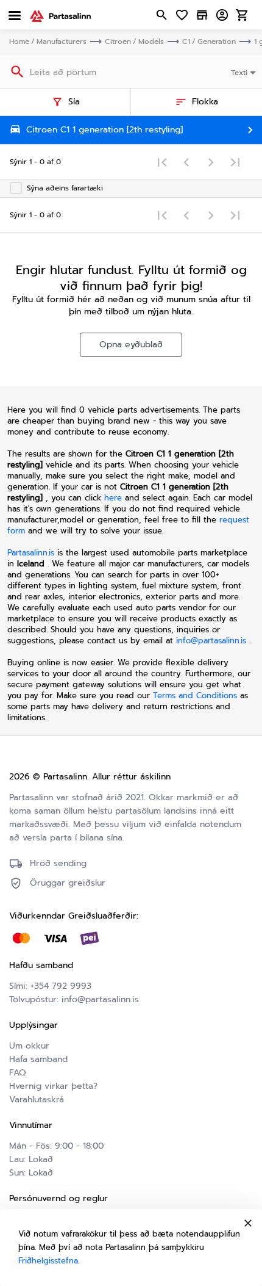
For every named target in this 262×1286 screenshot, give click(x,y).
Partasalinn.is (30, 552)
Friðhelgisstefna (48, 1260)
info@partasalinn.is (211, 640)
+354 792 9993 (60, 986)
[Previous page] (186, 162)
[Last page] (235, 162)
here (113, 498)
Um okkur (29, 1045)
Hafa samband (38, 1059)
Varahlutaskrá (36, 1099)
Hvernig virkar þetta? (53, 1086)
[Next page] (211, 162)
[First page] (162, 162)
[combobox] (244, 71)
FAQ (17, 1072)
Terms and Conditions (196, 695)
